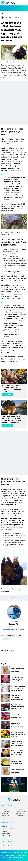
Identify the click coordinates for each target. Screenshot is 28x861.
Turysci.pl (3, 13)
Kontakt (16, 852)
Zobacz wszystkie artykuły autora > (14, 629)
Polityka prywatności (6, 852)
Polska (10, 13)
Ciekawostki (10, 635)
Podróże (6, 639)
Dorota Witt (7, 17)
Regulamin (24, 852)
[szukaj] (26, 3)
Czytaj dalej (7, 395)
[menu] (22, 3)
